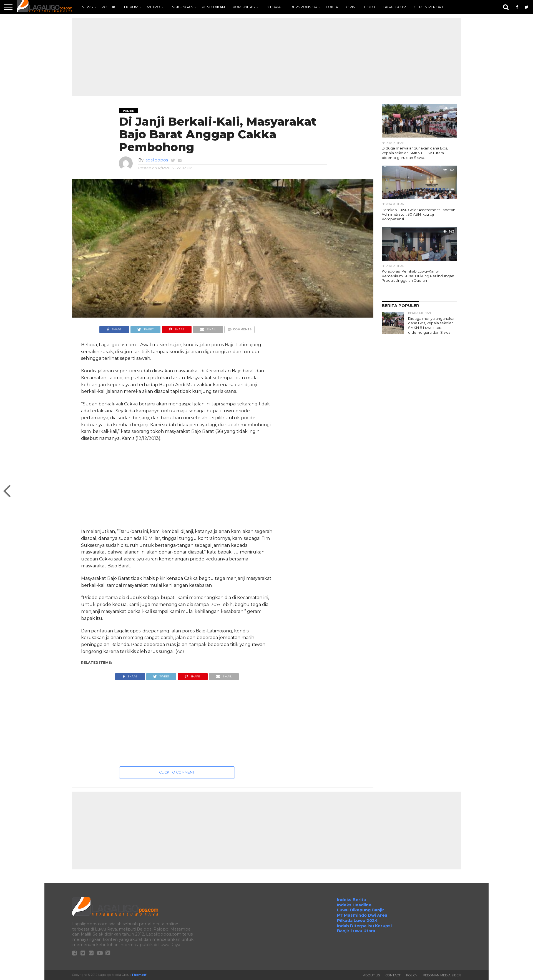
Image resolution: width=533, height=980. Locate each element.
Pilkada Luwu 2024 (357, 920)
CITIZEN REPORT (428, 7)
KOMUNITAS (244, 7)
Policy (411, 975)
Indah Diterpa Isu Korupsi (364, 925)
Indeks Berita (351, 899)
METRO (153, 7)
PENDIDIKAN (213, 7)
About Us (371, 975)
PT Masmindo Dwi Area (362, 915)
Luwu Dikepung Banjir (360, 909)
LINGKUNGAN (181, 7)
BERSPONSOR (303, 7)
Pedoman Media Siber (442, 975)
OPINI (351, 7)
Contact (393, 975)
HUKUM (131, 7)
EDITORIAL (273, 7)
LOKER (332, 7)
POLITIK (108, 7)
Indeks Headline (354, 904)
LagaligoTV (394, 7)
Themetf (138, 975)
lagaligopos (156, 160)
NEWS (87, 7)
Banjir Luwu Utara (356, 930)
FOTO (369, 7)
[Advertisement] (266, 57)
